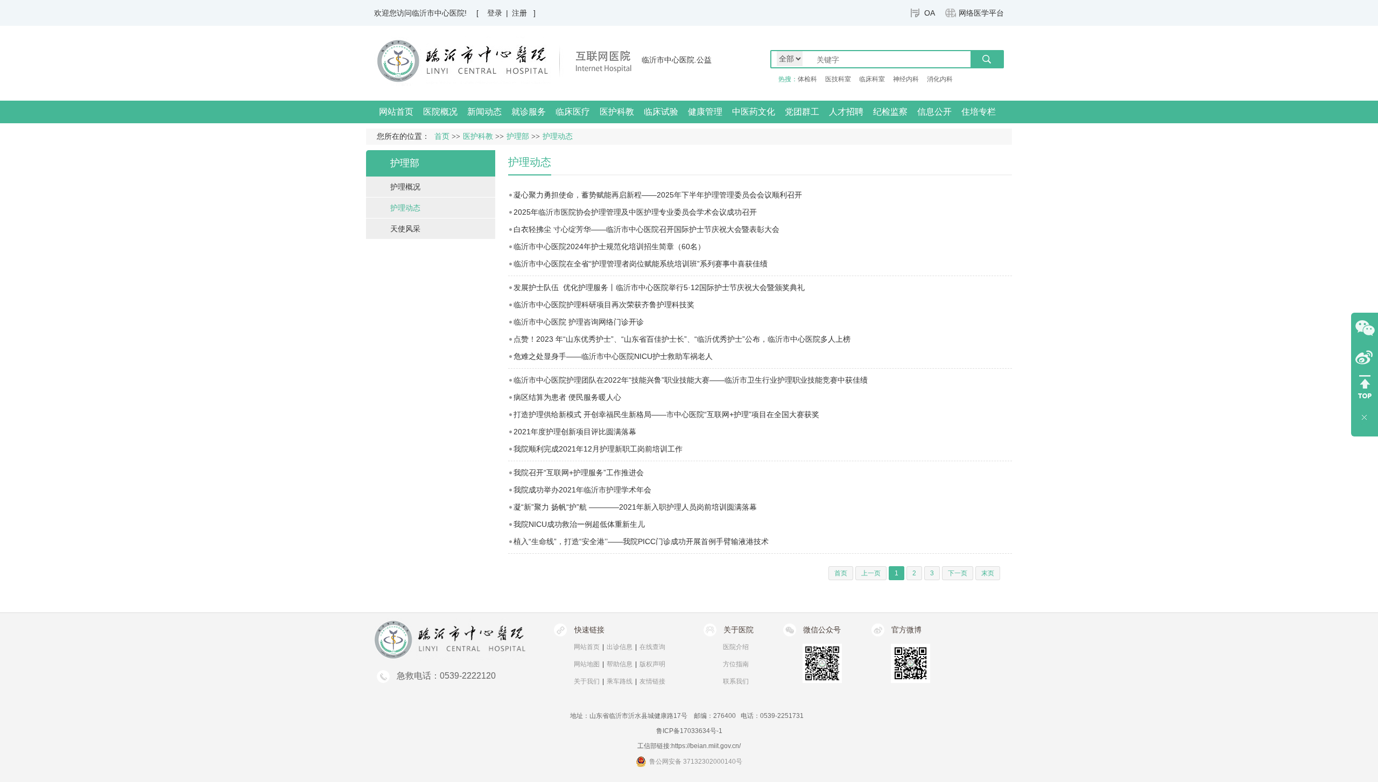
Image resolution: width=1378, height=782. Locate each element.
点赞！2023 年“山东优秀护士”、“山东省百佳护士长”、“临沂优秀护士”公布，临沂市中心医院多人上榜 (682, 339)
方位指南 (736, 664)
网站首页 (396, 111)
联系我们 (736, 681)
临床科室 (872, 79)
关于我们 (587, 681)
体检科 (807, 79)
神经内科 (906, 79)
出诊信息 (619, 647)
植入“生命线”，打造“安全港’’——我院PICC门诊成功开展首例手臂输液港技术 (641, 541)
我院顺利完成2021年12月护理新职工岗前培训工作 (598, 449)
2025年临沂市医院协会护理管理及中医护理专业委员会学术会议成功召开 (635, 212)
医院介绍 (736, 647)
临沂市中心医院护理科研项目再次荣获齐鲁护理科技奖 (604, 304)
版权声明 (652, 664)
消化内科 (940, 79)
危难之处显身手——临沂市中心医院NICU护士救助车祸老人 (613, 356)
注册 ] (524, 13)
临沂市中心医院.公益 (677, 59)
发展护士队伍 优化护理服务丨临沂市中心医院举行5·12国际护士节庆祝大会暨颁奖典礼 (659, 287)
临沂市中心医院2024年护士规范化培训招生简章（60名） (609, 246)
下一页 (957, 573)
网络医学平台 (981, 13)
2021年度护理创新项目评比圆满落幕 (575, 431)
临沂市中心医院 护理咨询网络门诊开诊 (579, 322)
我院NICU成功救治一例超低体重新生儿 (579, 524)
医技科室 (838, 79)
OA (929, 13)
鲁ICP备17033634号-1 (689, 731)
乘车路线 (619, 681)
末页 (987, 573)
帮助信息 (619, 664)
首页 (441, 136)
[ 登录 (489, 13)
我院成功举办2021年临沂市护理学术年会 (582, 489)
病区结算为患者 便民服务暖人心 (567, 397)
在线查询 (652, 647)
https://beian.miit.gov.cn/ (706, 746)
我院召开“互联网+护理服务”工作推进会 (579, 472)
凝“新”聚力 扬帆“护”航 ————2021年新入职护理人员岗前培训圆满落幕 (635, 507)
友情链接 (652, 681)
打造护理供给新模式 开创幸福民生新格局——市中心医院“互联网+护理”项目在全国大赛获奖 (666, 414)
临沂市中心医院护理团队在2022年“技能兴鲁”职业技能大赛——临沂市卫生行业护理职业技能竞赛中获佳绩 (691, 380)
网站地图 (587, 664)
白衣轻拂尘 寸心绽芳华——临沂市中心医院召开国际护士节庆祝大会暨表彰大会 (646, 229)
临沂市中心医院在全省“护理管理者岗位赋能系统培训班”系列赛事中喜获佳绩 (641, 263)
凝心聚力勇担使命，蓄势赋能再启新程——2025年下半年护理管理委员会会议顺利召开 (658, 195)
